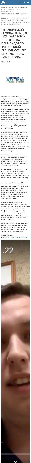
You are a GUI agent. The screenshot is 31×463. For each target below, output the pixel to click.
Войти (24, 2)
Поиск (20, 2)
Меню (28, 2)
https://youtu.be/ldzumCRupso (17, 237)
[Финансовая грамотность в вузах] (3, 2)
